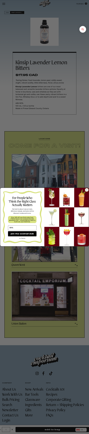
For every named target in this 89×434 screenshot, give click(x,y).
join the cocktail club (22, 234)
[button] (82, 29)
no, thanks (22, 238)
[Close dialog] (86, 189)
